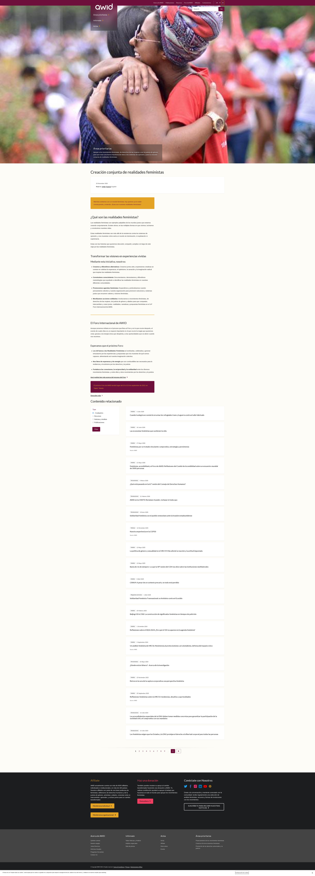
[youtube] (205, 786)
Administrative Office (136, 867)
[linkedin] (200, 786)
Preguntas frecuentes (97, 852)
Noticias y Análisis (100, 419)
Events (163, 849)
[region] (157, 873)
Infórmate (97, 20)
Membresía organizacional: (103, 815)
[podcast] (210, 786)
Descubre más (96, 395)
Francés (108, 186)
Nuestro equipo (95, 843)
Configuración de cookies (242, 872)
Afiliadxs (197, 3)
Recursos (179, 3)
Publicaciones (170, 3)
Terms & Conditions (118, 867)
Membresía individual (101, 806)
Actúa (95, 26)
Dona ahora (144, 801)
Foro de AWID (188, 3)
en (217, 3)
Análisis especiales (131, 843)
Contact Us (94, 855)
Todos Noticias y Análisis (133, 840)
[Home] (104, 6)
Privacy (127, 867)
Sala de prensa (130, 846)
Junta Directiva (95, 846)
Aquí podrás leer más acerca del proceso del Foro (108, 377)
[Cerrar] (312, 873)
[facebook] (190, 786)
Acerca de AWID (158, 3)
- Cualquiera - (99, 413)
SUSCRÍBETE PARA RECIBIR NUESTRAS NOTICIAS (204, 807)
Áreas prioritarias (100, 15)
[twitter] (185, 786)
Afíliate (163, 843)
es (223, 3)
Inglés (104, 186)
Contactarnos (206, 3)
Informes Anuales (96, 849)
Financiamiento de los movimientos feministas (210, 840)
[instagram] (195, 786)
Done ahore (164, 846)
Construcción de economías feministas (208, 843)
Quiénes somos (95, 840)
